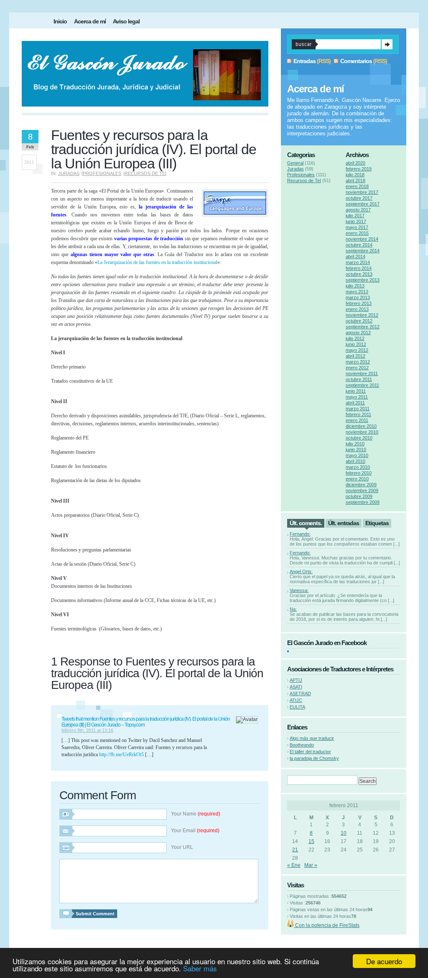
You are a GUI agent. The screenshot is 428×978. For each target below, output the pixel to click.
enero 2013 (357, 309)
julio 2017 (355, 215)
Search (387, 44)
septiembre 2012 (363, 326)
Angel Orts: (301, 571)
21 (295, 850)
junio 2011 (356, 391)
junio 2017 (356, 221)
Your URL (182, 847)
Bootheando (302, 744)
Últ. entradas (343, 523)
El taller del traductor (310, 751)
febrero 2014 (359, 268)
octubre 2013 (359, 274)
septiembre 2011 (362, 385)
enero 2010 (357, 478)
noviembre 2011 (362, 373)
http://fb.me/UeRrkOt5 (121, 754)
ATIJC (296, 700)
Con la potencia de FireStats (326, 925)
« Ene (294, 865)
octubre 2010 (359, 437)
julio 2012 (355, 338)
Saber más (200, 968)
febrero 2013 (359, 303)
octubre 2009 (359, 496)
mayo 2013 (357, 291)
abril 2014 (355, 256)
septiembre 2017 (363, 203)
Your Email (195, 830)
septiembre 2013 (363, 279)
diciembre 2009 (361, 484)
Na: (293, 609)
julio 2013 (355, 285)
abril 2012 (355, 355)
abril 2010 (355, 461)
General (295, 162)
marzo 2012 (358, 361)
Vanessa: (299, 590)
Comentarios (356, 61)
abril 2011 (355, 402)
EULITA (297, 706)
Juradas (68, 173)
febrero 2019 (359, 168)
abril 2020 (355, 162)
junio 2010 (356, 449)
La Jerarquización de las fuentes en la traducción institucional (157, 262)
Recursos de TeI (145, 173)
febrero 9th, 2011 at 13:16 (87, 730)
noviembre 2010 (362, 431)
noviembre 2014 (362, 238)
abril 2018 (355, 180)
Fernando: (300, 533)
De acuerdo (384, 961)
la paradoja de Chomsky (314, 758)
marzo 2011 (357, 408)
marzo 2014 (358, 262)
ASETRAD (300, 693)
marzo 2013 (358, 297)
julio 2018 (355, 174)
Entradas (304, 61)
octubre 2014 (359, 244)
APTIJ (296, 680)
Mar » (310, 865)
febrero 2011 (358, 414)
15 (311, 841)
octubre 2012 (359, 320)
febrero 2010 (359, 472)
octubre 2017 (359, 198)
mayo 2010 (357, 455)
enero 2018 (357, 186)
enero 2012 (357, 367)
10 (343, 833)
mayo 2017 (357, 227)
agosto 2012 (358, 332)
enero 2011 (357, 420)
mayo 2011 (357, 396)
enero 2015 (357, 233)
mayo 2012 (357, 350)
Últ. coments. (306, 523)
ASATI (296, 686)
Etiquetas (377, 523)
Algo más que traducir (312, 738)
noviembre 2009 (362, 490)
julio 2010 (355, 443)
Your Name (195, 814)
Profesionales (102, 173)
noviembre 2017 (362, 192)
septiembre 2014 (363, 250)
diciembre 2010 (361, 426)
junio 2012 (356, 344)
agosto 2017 (358, 209)
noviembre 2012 (362, 315)
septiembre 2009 (363, 502)
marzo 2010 (358, 467)
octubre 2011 (359, 379)
